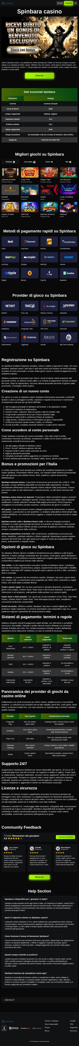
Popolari (9, 162)
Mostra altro (39, 877)
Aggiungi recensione (65, 837)
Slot (67, 162)
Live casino (28, 162)
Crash (47, 162)
